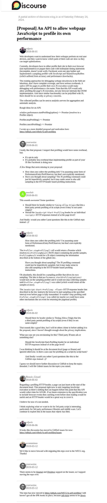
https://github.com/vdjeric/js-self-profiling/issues (41, 432)
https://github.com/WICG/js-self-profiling (63, 493)
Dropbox (51, 472)
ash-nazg (65, 495)
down (82, 495)
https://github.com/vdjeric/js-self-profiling (38, 131)
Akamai (39, 472)
